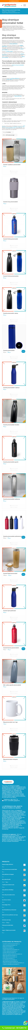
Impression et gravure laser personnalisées (11, 954)
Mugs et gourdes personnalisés (9, 955)
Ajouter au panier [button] (14, 171)
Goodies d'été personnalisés (9, 952)
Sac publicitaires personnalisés (9, 959)
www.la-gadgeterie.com (10, 127)
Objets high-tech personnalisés (9, 957)
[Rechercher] (21, 5)
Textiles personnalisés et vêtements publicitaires (13, 962)
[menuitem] (21, 5)
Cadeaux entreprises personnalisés (10, 949)
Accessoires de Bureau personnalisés (10, 943)
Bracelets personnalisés (8, 948)
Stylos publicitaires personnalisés (9, 961)
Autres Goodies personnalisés (9, 945)
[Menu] (24, 5)
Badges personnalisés (7, 946)
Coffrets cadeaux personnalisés (9, 951)
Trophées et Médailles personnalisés (10, 964)
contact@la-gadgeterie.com (18, 127)
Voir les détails (14, 172)
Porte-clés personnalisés (8, 958)
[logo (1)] (11, 5)
